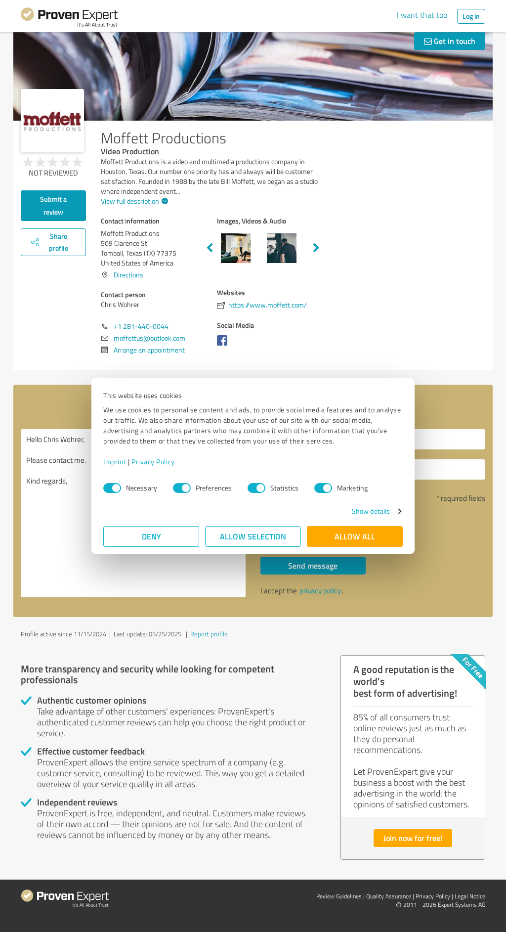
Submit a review (53, 205)
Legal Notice (470, 896)
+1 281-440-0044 (141, 326)
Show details (371, 511)
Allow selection (253, 536)
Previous (209, 248)
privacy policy (320, 590)
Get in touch (453, 40)
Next (316, 248)
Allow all (355, 536)
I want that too (422, 14)
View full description (130, 201)
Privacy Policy (152, 461)
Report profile (209, 633)
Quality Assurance (388, 896)
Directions (128, 274)
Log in (471, 16)
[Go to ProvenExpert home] (69, 18)
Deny (151, 536)
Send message (312, 565)
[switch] (182, 488)
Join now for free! (412, 837)
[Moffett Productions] (52, 120)
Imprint (114, 461)
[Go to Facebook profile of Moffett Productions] (224, 345)
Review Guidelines (339, 896)
